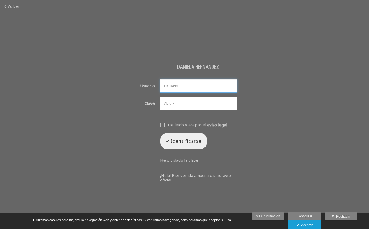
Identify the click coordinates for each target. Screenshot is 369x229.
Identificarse (185, 141)
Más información (268, 216)
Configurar (304, 216)
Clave (150, 103)
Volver (13, 6)
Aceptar (306, 225)
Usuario (147, 85)
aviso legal (217, 124)
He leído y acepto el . (198, 125)
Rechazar (342, 216)
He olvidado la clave (179, 160)
